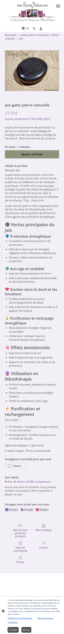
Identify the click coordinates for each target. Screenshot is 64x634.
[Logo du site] (32, 12)
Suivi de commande (20, 549)
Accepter (13, 629)
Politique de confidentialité (20, 618)
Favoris (43, 547)
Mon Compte (44, 530)
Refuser (26, 629)
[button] (15, 466)
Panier (20, 562)
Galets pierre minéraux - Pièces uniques (32, 36)
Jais (21, 38)
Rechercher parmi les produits (20, 533)
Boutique (10, 35)
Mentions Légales (45, 618)
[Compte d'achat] (41, 29)
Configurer (13, 622)
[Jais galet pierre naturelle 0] (32, 70)
